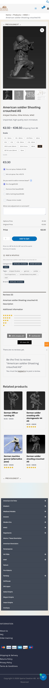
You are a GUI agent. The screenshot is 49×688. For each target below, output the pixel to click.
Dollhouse (6, 581)
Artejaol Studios (10, 115)
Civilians (6, 608)
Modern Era (7, 522)
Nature (5, 565)
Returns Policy (6, 659)
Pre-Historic (7, 570)
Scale (5, 133)
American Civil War (10, 501)
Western (6, 506)
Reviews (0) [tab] (8, 294)
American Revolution (10, 544)
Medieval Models (9, 511)
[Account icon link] (48, 8)
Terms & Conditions (9, 666)
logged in (22, 371)
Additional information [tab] (13, 309)
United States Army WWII (28, 274)
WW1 (5, 560)
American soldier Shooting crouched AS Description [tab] (20, 302)
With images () (17, 336)
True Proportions (10, 274)
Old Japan (6, 586)
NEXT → (17, 24)
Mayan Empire (8, 597)
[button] (42, 30)
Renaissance (7, 549)
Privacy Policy (6, 662)
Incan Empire (8, 602)
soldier (36, 271)
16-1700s (6, 554)
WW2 (5, 528)
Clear (5, 155)
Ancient (6, 517)
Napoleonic (7, 533)
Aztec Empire (8, 592)
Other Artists (23, 115)
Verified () (35, 336)
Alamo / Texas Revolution (12, 538)
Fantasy (6, 576)
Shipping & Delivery (9, 655)
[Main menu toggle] (35, 8)
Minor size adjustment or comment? (16, 206)
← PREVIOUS (8, 24)
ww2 (6, 277)
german (26, 271)
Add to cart (24, 239)
